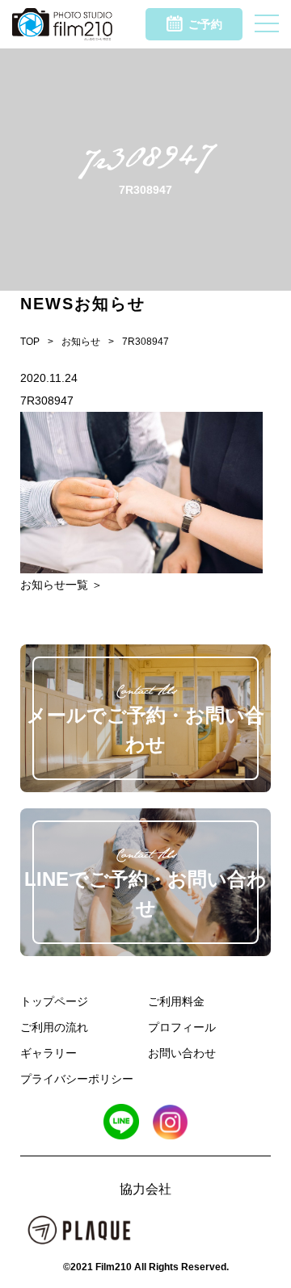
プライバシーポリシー (76, 1078)
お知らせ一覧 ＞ (61, 584)
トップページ (54, 1001)
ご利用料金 (176, 1001)
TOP (30, 341)
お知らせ (80, 341)
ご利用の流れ (54, 1027)
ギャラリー (48, 1053)
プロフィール (182, 1027)
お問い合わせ (182, 1053)
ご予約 (205, 24)
